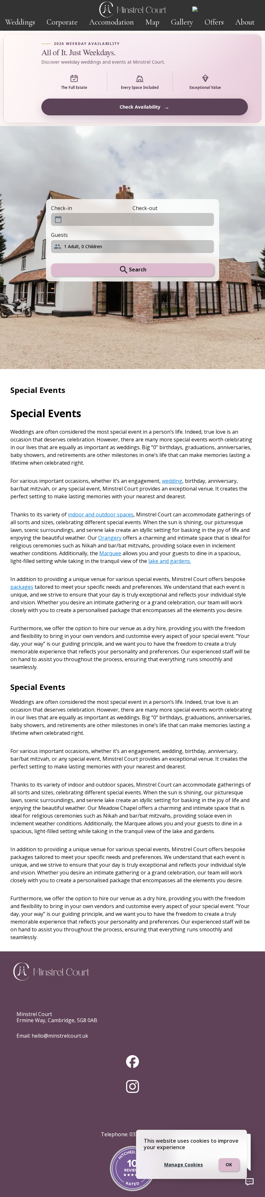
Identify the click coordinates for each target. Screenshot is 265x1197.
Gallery (182, 22)
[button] (132, 246)
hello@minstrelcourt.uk (60, 1035)
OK (229, 1164)
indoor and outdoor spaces (100, 514)
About (245, 22)
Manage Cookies (183, 1164)
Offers (214, 22)
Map (152, 22)
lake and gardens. (169, 561)
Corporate (62, 22)
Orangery (110, 537)
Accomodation (111, 22)
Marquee (110, 553)
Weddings (20, 22)
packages (21, 586)
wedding (172, 480)
